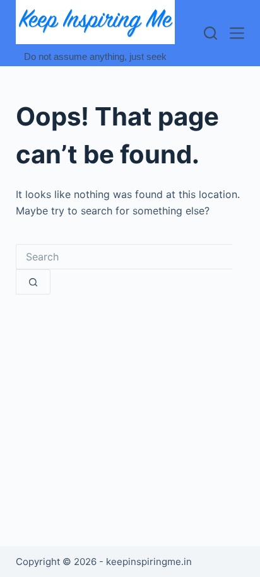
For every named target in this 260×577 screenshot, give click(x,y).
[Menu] (237, 33)
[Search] (210, 33)
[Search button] (33, 281)
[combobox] (124, 256)
